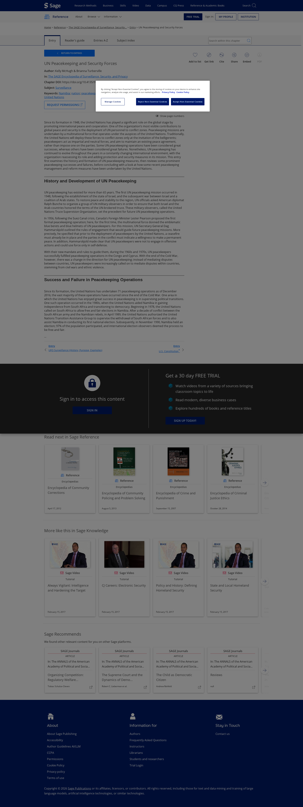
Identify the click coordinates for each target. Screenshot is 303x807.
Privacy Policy (169, 92)
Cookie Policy (182, 92)
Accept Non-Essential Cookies (188, 101)
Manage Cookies (113, 101)
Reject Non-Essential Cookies (152, 101)
